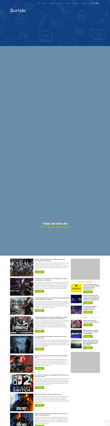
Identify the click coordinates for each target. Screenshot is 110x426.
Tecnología (60, 3)
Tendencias (75, 3)
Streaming (51, 3)
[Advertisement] (85, 269)
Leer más (39, 272)
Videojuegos (84, 3)
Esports (44, 3)
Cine (38, 3)
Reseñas (68, 3)
